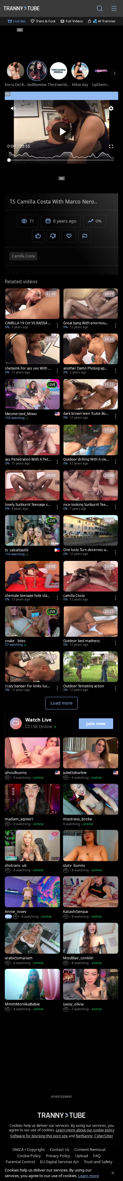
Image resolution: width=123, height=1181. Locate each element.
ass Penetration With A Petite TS (27, 459)
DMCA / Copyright (29, 1149)
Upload (81, 1155)
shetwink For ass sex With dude (27, 368)
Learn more (88, 1175)
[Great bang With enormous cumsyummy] (90, 309)
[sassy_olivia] (90, 990)
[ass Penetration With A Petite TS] (32, 445)
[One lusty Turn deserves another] (90, 536)
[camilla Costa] (90, 582)
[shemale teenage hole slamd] (32, 582)
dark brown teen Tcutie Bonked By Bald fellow (85, 413)
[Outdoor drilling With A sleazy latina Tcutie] (90, 445)
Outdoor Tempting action (83, 686)
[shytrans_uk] (32, 851)
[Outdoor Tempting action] (90, 672)
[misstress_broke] (90, 805)
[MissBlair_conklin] (90, 944)
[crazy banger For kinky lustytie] (32, 672)
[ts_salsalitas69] (32, 536)
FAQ (97, 1155)
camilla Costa (73, 595)
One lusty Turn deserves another (85, 550)
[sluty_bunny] (90, 851)
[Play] (61, 131)
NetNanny (84, 1135)
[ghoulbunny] (32, 759)
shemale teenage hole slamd (27, 595)
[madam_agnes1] (32, 805)
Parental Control (20, 1161)
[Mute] (13, 108)
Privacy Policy (58, 1155)
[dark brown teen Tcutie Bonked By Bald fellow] (90, 400)
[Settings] (111, 108)
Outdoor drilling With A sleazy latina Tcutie (85, 459)
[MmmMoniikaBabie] (32, 990)
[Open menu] (114, 8)
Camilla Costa (23, 256)
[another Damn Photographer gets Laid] (90, 354)
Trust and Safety (98, 1161)
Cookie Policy (29, 1155)
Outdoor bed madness (81, 641)
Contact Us (59, 1149)
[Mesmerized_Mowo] (32, 400)
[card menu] (57, 325)
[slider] (61, 160)
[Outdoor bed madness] (90, 627)
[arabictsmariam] (32, 944)
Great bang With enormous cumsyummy (85, 323)
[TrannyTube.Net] (21, 8)
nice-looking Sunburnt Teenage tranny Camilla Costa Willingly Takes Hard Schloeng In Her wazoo (86, 504)
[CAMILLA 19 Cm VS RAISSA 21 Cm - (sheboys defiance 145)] (32, 309)
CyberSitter (103, 1135)
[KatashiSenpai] (90, 898)
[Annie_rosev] (32, 898)
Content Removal (89, 1149)
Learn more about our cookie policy (85, 1129)
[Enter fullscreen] (111, 146)
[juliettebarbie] (90, 759)
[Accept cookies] (112, 1173)
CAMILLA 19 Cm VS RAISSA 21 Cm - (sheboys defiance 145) (27, 323)
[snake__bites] (32, 627)
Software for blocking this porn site (39, 1135)
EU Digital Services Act (59, 1161)
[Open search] (99, 8)
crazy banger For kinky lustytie (27, 686)
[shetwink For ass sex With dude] (32, 354)
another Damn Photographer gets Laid (86, 368)
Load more (61, 703)
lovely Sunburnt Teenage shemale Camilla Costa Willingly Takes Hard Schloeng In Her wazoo (27, 504)
